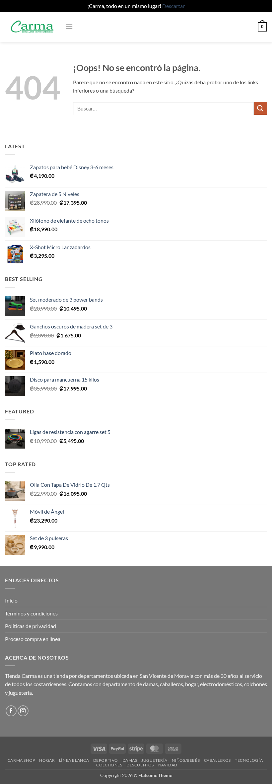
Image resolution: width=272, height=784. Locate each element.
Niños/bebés (186, 760)
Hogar (47, 760)
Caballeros (217, 760)
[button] (69, 27)
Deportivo (105, 760)
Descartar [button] (173, 6)
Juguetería (154, 760)
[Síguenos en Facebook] (11, 710)
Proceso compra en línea (32, 639)
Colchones (109, 764)
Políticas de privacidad (30, 626)
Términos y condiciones (31, 613)
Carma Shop (21, 760)
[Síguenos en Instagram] (23, 710)
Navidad (167, 764)
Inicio (11, 600)
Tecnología (249, 760)
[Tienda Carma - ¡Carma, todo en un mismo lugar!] (32, 27)
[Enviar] (260, 108)
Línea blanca (74, 760)
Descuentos (140, 764)
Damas (129, 760)
